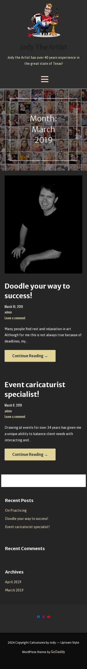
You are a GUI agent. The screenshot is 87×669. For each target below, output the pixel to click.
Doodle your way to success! (26, 519)
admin (8, 312)
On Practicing (16, 510)
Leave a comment (15, 318)
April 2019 (13, 582)
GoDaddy (58, 652)
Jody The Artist (43, 47)
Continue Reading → (30, 356)
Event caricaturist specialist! (27, 527)
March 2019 (14, 590)
